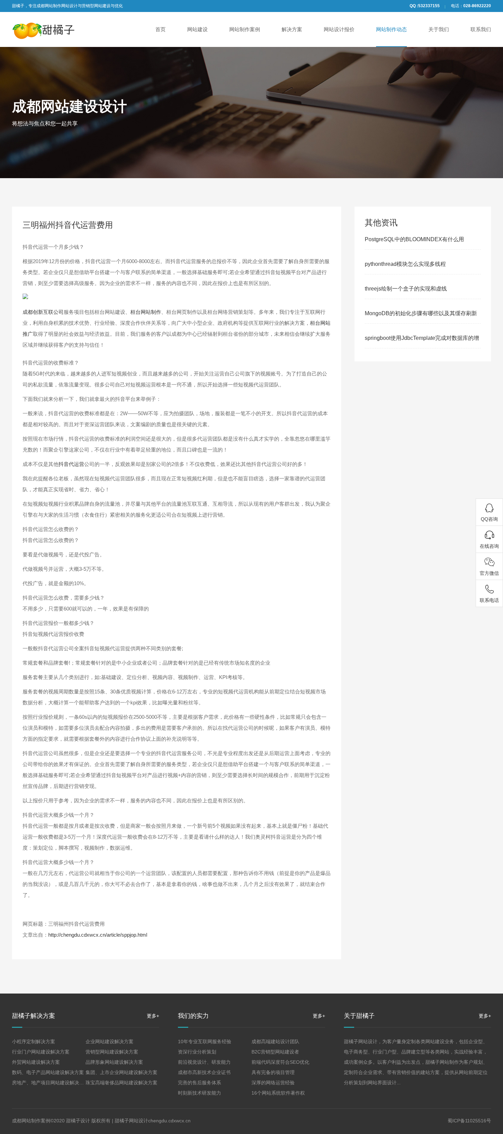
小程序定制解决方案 (33, 1041)
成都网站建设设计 (69, 106)
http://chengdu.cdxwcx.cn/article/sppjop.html (97, 935)
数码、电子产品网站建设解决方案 (48, 1072)
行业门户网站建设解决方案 (40, 1052)
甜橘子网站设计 (131, 1120)
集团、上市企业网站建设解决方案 (121, 1072)
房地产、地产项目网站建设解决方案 (50, 1082)
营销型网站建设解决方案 (112, 1052)
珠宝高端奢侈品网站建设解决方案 (121, 1082)
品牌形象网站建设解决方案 (114, 1062)
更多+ (153, 1016)
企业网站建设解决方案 (109, 1041)
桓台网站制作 (145, 312)
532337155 (429, 5)
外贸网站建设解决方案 (36, 1062)
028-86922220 (477, 5)
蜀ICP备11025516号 (469, 1120)
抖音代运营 (71, 464)
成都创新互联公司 (43, 312)
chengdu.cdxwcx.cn (169, 1120)
